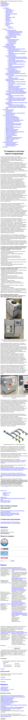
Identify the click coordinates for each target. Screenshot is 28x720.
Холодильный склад (12, 69)
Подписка (8, 24)
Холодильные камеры (10, 47)
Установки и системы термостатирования (15, 90)
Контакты (8, 19)
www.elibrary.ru (6, 485)
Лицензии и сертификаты (11, 13)
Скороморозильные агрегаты (14, 34)
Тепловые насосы (10, 45)
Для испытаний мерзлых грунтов (15, 60)
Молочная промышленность (12, 129)
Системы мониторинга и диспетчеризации (15, 113)
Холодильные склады (10, 68)
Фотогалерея (8, 20)
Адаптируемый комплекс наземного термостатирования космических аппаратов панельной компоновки (13, 475)
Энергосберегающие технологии (10, 142)
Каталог (5, 29)
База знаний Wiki (9, 23)
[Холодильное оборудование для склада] (10, 513)
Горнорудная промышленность (12, 117)
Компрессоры (9, 111)
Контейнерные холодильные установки (17, 97)
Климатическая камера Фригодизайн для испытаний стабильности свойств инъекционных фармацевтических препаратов (13, 603)
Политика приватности (6, 716)
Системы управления (10, 145)
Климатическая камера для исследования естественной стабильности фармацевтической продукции (19, 589)
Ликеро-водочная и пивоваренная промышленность (13, 125)
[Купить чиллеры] (6, 515)
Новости (8, 16)
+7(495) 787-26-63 (4, 687)
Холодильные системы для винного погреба (15, 99)
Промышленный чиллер (13, 39)
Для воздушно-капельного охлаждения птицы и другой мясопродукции (17, 89)
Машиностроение (10, 128)
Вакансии (8, 18)
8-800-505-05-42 (4, 5)
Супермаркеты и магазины (8, 702)
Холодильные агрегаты (11, 30)
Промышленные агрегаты (14, 33)
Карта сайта (11, 27)
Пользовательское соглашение (7, 707)
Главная (2, 704)
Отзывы (12, 704)
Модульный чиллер (12, 40)
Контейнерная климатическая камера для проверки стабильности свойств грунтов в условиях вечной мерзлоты (14, 632)
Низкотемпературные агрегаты (15, 32)
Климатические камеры (11, 55)
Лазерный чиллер (12, 43)
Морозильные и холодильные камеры (16, 48)
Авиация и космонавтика (11, 116)
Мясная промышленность (11, 130)
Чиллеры (8, 38)
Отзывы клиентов (10, 10)
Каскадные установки (10, 143)
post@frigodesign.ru (5, 3)
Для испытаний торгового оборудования (17, 57)
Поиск (7, 25)
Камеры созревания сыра (13, 50)
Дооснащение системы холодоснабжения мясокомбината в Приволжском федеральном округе (19, 613)
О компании (6, 7)
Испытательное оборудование (12, 118)
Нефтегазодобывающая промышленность (15, 131)
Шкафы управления (10, 114)
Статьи (7, 22)
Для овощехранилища (13, 78)
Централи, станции (10, 44)
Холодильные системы (11, 36)
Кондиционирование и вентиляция (13, 123)
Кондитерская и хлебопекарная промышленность (13, 122)
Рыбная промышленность (11, 132)
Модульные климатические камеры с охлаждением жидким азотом (16, 67)
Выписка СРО (9, 12)
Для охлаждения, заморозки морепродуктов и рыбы (14, 87)
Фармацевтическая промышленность (14, 137)
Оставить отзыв (9, 141)
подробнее (3, 677)
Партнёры (8, 14)
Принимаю (3, 718)
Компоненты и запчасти (8, 109)
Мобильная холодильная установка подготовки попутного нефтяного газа (17, 105)
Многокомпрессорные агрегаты (15, 31)
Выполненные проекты (8, 115)
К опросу (3, 668)
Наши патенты (9, 11)
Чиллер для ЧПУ (12, 41)
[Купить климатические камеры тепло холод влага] (10, 514)
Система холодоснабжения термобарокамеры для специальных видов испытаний (13, 568)
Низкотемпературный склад (14, 71)
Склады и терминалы (10, 134)
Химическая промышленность (12, 138)
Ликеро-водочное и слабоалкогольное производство (13, 696)
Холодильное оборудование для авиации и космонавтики (13, 461)
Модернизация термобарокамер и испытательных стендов (19, 579)
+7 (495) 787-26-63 (5, 4)
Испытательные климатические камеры (14, 120)
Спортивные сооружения (11, 135)
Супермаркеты (9, 136)
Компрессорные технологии (12, 144)
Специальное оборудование (9, 46)
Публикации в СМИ (10, 17)
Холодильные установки (11, 37)
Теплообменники (9, 110)
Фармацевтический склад (14, 72)
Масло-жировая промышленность (13, 127)
